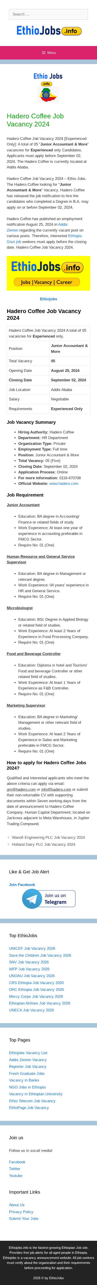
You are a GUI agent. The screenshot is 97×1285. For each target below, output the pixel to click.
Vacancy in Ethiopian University (35, 1094)
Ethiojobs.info (18, 1248)
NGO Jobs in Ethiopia (28, 1087)
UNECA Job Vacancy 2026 (31, 1010)
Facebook (17, 1162)
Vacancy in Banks (24, 1080)
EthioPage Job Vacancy (29, 1108)
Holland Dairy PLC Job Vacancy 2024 (43, 844)
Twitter (14, 1169)
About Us (17, 1205)
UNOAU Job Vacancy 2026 (32, 976)
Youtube (15, 1176)
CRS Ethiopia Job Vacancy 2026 (36, 983)
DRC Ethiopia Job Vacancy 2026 (36, 989)
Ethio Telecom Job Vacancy (33, 1101)
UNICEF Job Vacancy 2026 (32, 948)
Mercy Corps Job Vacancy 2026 (36, 996)
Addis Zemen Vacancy (28, 1060)
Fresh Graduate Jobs (27, 1073)
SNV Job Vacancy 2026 (29, 962)
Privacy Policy (21, 1212)
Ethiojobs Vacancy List (28, 1053)
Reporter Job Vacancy (27, 1066)
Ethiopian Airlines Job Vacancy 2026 (39, 1003)
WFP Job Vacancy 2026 (29, 969)
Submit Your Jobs (24, 1219)
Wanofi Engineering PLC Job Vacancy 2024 (48, 837)
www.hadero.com (63, 483)
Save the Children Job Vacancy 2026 (40, 955)
